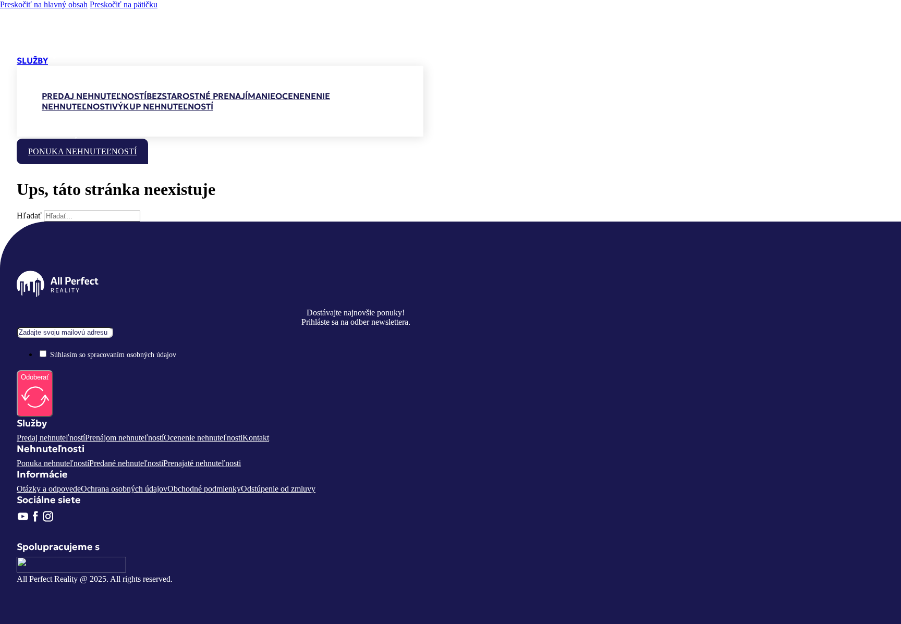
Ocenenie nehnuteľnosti (203, 437)
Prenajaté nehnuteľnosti (202, 463)
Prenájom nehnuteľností (124, 437)
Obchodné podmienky (204, 488)
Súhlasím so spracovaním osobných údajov (113, 355)
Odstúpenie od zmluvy (278, 488)
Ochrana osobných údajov (124, 488)
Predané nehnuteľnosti (126, 463)
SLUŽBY (32, 60)
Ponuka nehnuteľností (82, 151)
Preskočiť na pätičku (123, 4)
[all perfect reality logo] (58, 45)
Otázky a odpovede (49, 488)
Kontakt (255, 437)
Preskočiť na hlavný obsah (44, 4)
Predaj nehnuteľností (51, 437)
